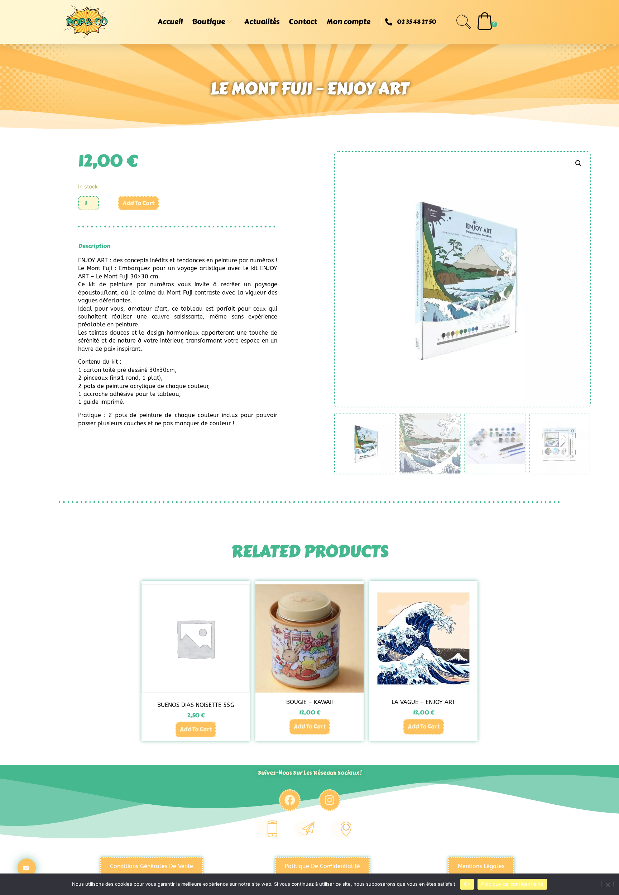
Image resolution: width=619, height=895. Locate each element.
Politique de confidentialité (512, 884)
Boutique (208, 21)
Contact (303, 21)
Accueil (170, 21)
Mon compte (348, 21)
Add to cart (138, 202)
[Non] (607, 884)
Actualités (261, 21)
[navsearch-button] (463, 22)
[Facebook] (290, 800)
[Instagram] (329, 800)
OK (467, 884)
